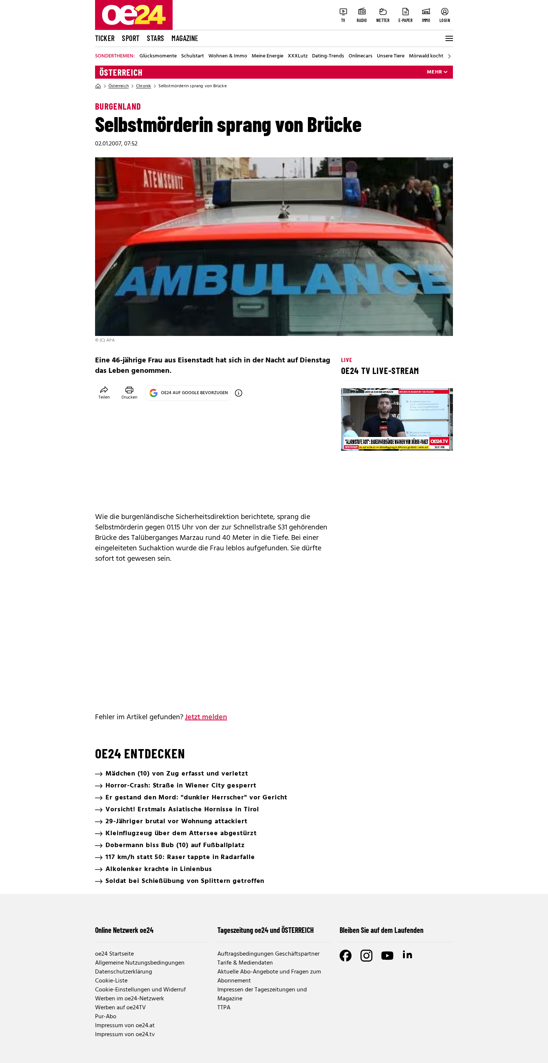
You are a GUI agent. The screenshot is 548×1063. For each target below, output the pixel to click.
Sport (130, 38)
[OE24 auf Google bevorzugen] (238, 393)
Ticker (104, 38)
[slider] (378, 439)
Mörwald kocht (426, 56)
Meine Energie (267, 56)
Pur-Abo (105, 1017)
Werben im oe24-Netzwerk (129, 999)
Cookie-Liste (111, 981)
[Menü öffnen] (448, 38)
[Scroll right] (449, 56)
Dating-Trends (328, 56)
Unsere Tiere (390, 56)
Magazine (184, 38)
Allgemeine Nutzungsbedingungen (140, 963)
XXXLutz (298, 56)
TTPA (223, 1008)
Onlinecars (360, 56)
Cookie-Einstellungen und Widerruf (140, 990)
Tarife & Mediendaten (245, 963)
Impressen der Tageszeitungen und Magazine (262, 994)
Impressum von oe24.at (125, 1026)
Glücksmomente (158, 56)
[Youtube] (387, 956)
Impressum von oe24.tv (125, 1035)
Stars (155, 38)
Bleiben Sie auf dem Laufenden (381, 929)
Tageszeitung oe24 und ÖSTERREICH (265, 929)
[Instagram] (366, 956)
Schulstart (192, 56)
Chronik (143, 86)
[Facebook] (346, 956)
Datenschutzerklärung (123, 972)
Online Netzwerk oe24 (124, 929)
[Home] (98, 86)
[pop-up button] (429, 439)
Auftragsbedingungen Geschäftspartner (268, 954)
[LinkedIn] (408, 956)
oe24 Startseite (114, 954)
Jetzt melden (206, 717)
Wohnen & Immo (227, 56)
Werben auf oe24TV (120, 1008)
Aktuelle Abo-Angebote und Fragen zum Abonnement (269, 976)
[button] (353, 439)
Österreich (121, 72)
